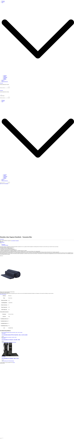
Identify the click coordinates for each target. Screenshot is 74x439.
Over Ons (3, 179)
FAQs (3, 80)
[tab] (38, 244)
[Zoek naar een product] (1, 86)
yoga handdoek (6, 183)
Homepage (3, 100)
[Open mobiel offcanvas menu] (0, 96)
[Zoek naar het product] (9, 87)
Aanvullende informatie (5, 245)
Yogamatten (5, 75)
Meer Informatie (2, 242)
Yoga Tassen (5, 77)
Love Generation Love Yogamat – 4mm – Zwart (10, 358)
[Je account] (0, 93)
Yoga (3, 183)
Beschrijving (3, 244)
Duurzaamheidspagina (5, 81)
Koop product (3, 333)
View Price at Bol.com (3, 294)
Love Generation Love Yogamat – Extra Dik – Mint (11, 339)
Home (1, 183)
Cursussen (3, 1)
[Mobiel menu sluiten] (0, 98)
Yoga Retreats (5, 176)
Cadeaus (4, 76)
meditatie (4, 78)
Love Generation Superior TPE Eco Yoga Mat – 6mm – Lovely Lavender (14, 334)
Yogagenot (1, 90)
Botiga (14, 362)
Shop (2, 2)
